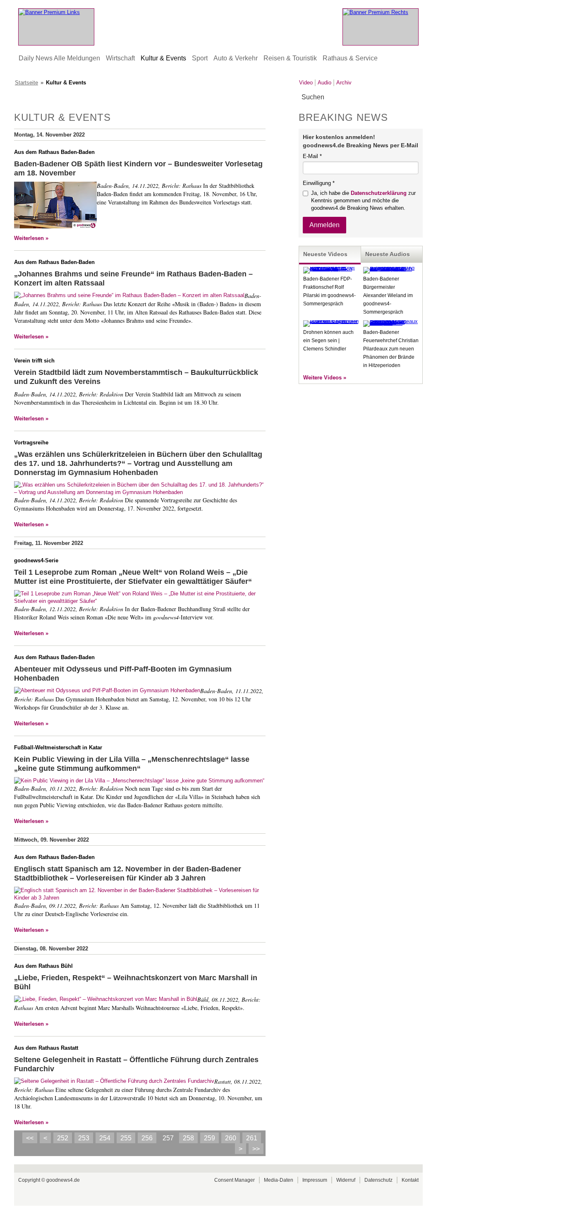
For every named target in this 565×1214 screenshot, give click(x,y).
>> (256, 1148)
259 (209, 1138)
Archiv (344, 82)
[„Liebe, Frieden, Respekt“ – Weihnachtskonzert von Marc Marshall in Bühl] (105, 999)
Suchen (416, 97)
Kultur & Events (163, 58)
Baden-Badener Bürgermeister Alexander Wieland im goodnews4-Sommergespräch (388, 295)
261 (251, 1138)
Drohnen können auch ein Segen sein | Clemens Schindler (328, 340)
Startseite (26, 82)
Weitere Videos (322, 377)
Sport (200, 58)
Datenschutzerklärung (379, 193)
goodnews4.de (63, 1180)
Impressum (314, 1180)
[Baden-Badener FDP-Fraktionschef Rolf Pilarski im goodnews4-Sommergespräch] (331, 269)
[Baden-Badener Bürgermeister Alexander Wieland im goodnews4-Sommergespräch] (391, 269)
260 (230, 1138)
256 (147, 1138)
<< (30, 1138)
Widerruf (345, 1180)
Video (306, 82)
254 (104, 1138)
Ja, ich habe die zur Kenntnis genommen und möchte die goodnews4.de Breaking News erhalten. (363, 200)
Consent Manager (234, 1180)
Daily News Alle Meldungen (59, 58)
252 (62, 1138)
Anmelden (324, 224)
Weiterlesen (29, 238)
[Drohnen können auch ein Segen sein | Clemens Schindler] (331, 321)
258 (188, 1138)
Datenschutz (378, 1180)
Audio (324, 82)
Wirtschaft (120, 58)
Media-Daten (278, 1180)
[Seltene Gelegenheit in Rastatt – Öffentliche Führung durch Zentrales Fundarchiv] (114, 1081)
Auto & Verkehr (235, 58)
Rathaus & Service (350, 58)
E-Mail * (312, 156)
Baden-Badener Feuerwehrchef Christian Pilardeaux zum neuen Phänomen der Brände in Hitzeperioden (391, 348)
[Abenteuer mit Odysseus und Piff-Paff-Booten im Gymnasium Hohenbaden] (107, 690)
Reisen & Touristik (290, 58)
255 (126, 1138)
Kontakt (410, 1180)
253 (83, 1138)
